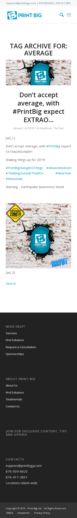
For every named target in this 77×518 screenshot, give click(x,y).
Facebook (46, 128)
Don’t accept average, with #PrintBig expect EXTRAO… (38, 107)
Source (11, 283)
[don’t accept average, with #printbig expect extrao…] (38, 72)
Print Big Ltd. (34, 508)
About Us (12, 385)
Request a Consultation (21, 347)
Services (11, 333)
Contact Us (13, 406)
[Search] (59, 14)
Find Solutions (15, 340)
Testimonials (14, 399)
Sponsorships (15, 354)
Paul (61, 128)
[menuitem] (59, 14)
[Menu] (69, 15)
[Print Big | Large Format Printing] (32, 14)
